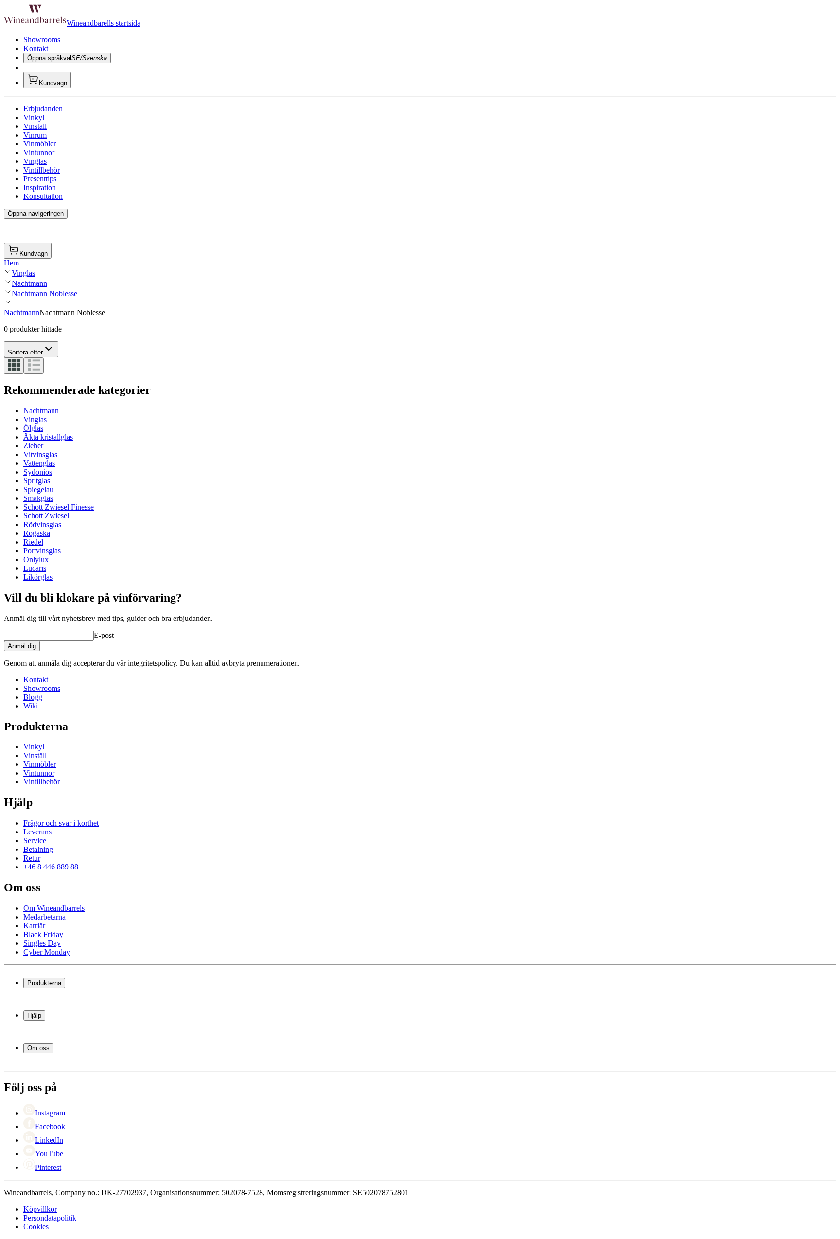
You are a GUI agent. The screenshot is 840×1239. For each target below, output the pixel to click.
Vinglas (35, 161)
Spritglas (36, 481)
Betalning (38, 849)
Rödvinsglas (42, 524)
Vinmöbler (39, 144)
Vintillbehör (41, 170)
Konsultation (43, 196)
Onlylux (36, 559)
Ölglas (33, 428)
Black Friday (43, 934)
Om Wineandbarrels (54, 908)
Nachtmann (29, 283)
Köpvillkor (40, 1209)
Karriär (34, 925)
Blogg (32, 697)
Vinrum (35, 135)
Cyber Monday (46, 952)
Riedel (33, 542)
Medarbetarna (44, 917)
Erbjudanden (43, 109)
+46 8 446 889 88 (50, 867)
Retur (31, 858)
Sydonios (37, 472)
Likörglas (37, 577)
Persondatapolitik (49, 1218)
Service (34, 840)
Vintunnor (38, 152)
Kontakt (35, 48)
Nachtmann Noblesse (44, 293)
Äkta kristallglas (48, 437)
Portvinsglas (42, 551)
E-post (104, 635)
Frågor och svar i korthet (61, 823)
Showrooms (41, 39)
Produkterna (44, 983)
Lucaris (34, 568)
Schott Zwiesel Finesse (58, 507)
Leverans (37, 832)
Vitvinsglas (40, 454)
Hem (11, 263)
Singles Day (42, 943)
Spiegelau (38, 489)
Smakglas (38, 498)
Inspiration (39, 187)
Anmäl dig (22, 646)
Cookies (36, 1226)
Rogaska (36, 533)
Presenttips (39, 179)
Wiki (30, 706)
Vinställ (35, 126)
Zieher (33, 446)
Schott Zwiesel (46, 516)
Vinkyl (33, 117)
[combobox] (31, 349)
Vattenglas (39, 463)
